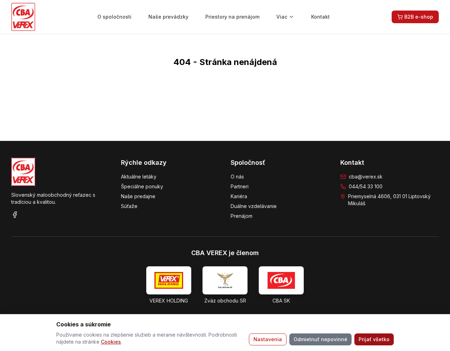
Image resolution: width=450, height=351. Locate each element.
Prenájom (241, 216)
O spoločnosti (114, 17)
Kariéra (239, 196)
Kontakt (320, 17)
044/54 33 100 (365, 186)
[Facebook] (14, 214)
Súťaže (129, 206)
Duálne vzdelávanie (254, 206)
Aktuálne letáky (138, 177)
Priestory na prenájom (232, 17)
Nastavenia (267, 339)
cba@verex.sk (365, 177)
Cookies (111, 342)
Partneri (240, 186)
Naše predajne (138, 196)
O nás (237, 177)
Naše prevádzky (168, 17)
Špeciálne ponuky (142, 186)
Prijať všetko (374, 339)
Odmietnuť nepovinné (320, 339)
